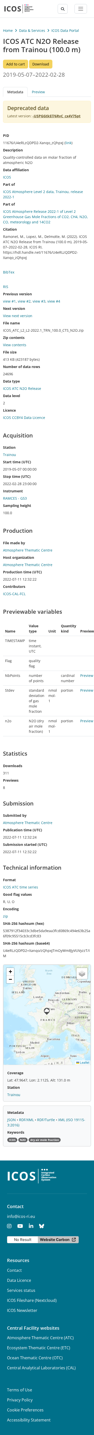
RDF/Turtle (46, 1119)
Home (8, 30)
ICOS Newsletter (22, 1310)
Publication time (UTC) (22, 830)
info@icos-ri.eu (21, 1216)
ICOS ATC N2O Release (22, 388)
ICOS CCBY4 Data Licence (24, 417)
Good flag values (17, 894)
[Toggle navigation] (80, 9)
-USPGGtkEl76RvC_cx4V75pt (56, 116)
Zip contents (14, 337)
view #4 (53, 301)
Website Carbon (54, 1239)
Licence (9, 410)
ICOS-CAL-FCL (14, 593)
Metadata (15, 1112)
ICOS (7, 177)
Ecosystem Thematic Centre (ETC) (38, 1348)
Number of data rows (21, 366)
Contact (14, 1270)
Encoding (11, 909)
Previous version (17, 294)
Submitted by (15, 815)
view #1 (9, 301)
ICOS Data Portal (65, 30)
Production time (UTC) (22, 572)
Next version (14, 308)
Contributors (14, 586)
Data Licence (19, 1280)
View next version (17, 315)
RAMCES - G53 (15, 498)
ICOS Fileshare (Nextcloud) (32, 1300)
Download (40, 64)
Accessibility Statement (29, 1420)
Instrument (13, 491)
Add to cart (15, 64)
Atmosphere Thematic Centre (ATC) (40, 1337)
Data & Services (32, 30)
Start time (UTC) (17, 462)
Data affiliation (16, 169)
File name (11, 323)
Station (9, 447)
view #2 (24, 301)
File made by (14, 543)
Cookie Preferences (25, 1410)
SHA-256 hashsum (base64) (26, 943)
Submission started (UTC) (25, 844)
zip (5, 916)
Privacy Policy (20, 1400)
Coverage (15, 1072)
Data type (11, 381)
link (68, 142)
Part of (9, 184)
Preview (38, 91)
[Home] (19, 8)
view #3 (39, 301)
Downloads (12, 765)
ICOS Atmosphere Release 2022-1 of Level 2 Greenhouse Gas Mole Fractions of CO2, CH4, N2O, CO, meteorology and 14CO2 (45, 216)
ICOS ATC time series (20, 887)
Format (9, 879)
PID (6, 135)
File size (10, 352)
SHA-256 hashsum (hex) (23, 923)
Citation (10, 229)
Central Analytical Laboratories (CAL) (41, 1368)
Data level (11, 395)
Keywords (15, 1132)
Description (13, 150)
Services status (21, 1290)
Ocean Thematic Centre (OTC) (35, 1358)
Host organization (18, 557)
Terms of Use (19, 1390)
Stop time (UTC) (17, 476)
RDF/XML (27, 1119)
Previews (11, 780)
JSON (12, 1119)
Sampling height (17, 505)
